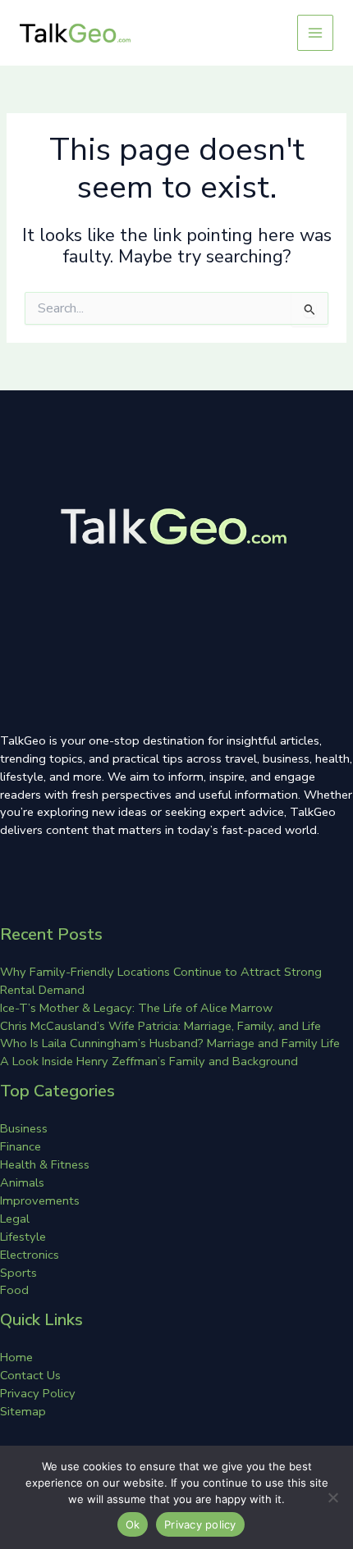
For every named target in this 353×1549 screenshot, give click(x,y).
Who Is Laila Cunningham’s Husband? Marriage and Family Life (170, 1043)
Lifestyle (23, 1236)
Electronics (29, 1254)
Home (16, 1357)
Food (14, 1290)
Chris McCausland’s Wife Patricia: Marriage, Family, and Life (160, 1026)
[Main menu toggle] (315, 33)
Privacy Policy (38, 1393)
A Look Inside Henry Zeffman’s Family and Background (149, 1061)
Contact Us (30, 1375)
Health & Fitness (44, 1164)
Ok (133, 1524)
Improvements (40, 1200)
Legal (15, 1218)
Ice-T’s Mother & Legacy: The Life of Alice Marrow (136, 1008)
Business (24, 1128)
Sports (18, 1272)
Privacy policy (200, 1524)
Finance (20, 1146)
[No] (332, 1497)
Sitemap (23, 1411)
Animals (22, 1182)
